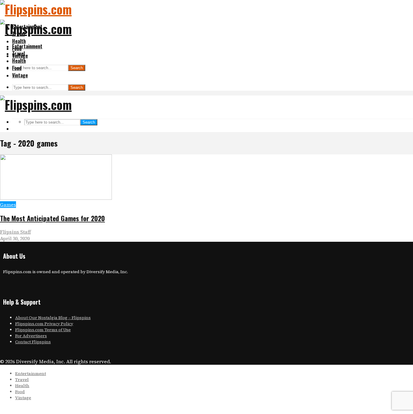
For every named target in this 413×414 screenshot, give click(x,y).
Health (19, 41)
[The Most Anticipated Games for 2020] (56, 198)
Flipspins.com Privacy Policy (44, 324)
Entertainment (27, 46)
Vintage (20, 75)
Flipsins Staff (15, 231)
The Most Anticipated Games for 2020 (52, 218)
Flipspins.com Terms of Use (43, 330)
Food (16, 68)
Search (76, 68)
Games (8, 204)
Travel (18, 53)
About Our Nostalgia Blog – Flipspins (53, 318)
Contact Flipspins (33, 342)
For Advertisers (31, 336)
